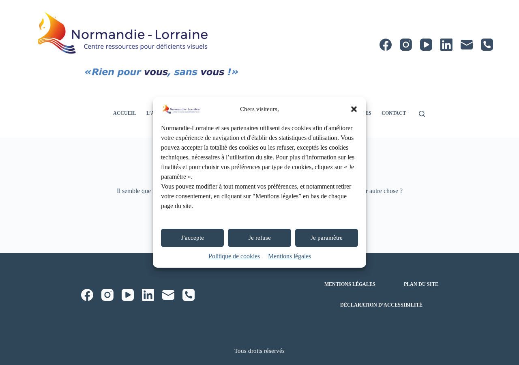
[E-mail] (467, 45)
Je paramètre (327, 237)
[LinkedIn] (446, 45)
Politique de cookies (234, 256)
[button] (354, 109)
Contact (394, 113)
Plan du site (421, 284)
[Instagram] (406, 45)
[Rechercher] (422, 114)
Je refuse (260, 237)
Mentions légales (289, 256)
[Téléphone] (487, 45)
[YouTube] (426, 45)
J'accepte (192, 237)
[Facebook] (386, 45)
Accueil (124, 113)
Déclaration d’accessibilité (381, 305)
